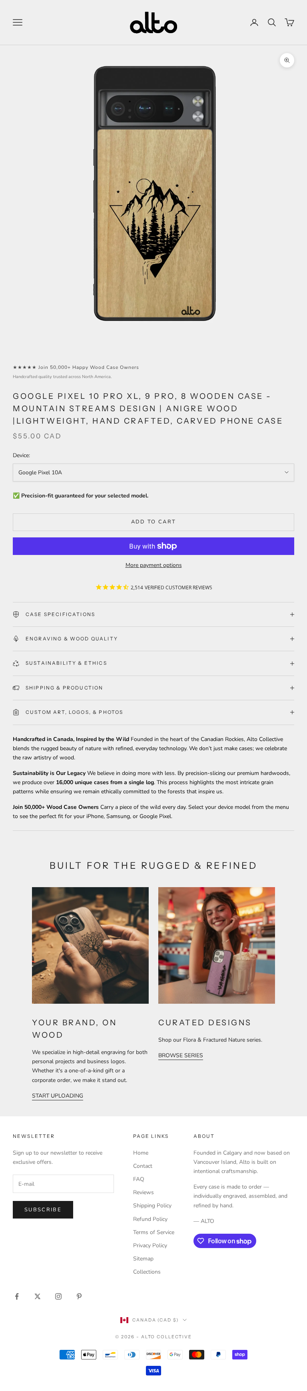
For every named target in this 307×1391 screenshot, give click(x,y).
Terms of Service (153, 1232)
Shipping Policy (152, 1205)
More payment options (154, 565)
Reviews (143, 1192)
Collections (147, 1272)
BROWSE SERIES (180, 1055)
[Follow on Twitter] (38, 1296)
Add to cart (153, 521)
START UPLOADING (57, 1096)
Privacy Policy (150, 1245)
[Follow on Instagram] (58, 1296)
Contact (142, 1166)
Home (140, 1153)
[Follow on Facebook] (17, 1296)
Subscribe (43, 1209)
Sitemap (143, 1258)
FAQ (138, 1179)
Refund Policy (150, 1219)
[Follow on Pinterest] (79, 1296)
